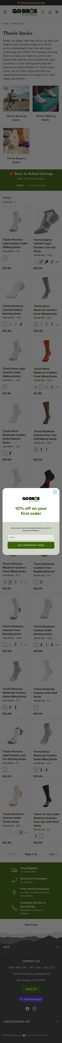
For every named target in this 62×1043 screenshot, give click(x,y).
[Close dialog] (55, 492)
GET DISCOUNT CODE (31, 545)
